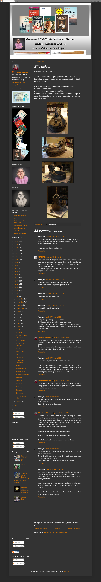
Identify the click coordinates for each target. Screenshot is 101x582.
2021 (17, 256)
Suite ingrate (20, 387)
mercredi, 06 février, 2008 (55, 236)
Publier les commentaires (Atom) (55, 532)
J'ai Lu (16, 231)
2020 (17, 259)
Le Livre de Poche (20, 225)
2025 (17, 244)
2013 (17, 281)
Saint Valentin (21, 368)
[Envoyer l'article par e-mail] (46, 224)
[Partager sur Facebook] (54, 224)
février (19, 329)
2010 (17, 290)
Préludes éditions (20, 215)
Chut (17, 354)
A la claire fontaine (22, 375)
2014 (17, 278)
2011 (17, 287)
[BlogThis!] (51, 224)
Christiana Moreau (45, 337)
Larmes (18, 348)
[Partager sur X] (52, 224)
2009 (17, 293)
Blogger (66, 571)
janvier (19, 402)
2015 (17, 275)
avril (18, 323)
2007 (17, 406)
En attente (19, 393)
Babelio (16, 218)
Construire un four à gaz (24, 458)
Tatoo (23, 464)
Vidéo (18, 365)
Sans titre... (20, 357)
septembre (21, 308)
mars (19, 326)
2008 (17, 296)
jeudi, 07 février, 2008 (53, 317)
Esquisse (19, 332)
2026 (17, 241)
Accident (19, 378)
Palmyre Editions (20, 233)
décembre (20, 299)
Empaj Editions (19, 228)
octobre (19, 305)
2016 (17, 272)
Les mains (19, 381)
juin (18, 317)
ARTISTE (41, 257)
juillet (19, 314)
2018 (17, 265)
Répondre (41, 251)
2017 (17, 269)
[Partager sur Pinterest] (55, 224)
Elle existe (19, 384)
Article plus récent (41, 529)
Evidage (19, 390)
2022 (17, 253)
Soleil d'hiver (20, 371)
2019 (17, 262)
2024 (17, 247)
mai (18, 320)
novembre (20, 302)
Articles (17, 413)
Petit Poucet (20, 340)
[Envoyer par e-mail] (49, 224)
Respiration (20, 351)
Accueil (57, 529)
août (18, 311)
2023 (17, 250)
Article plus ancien (74, 529)
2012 (17, 284)
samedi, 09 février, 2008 (54, 469)
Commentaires (19, 417)
